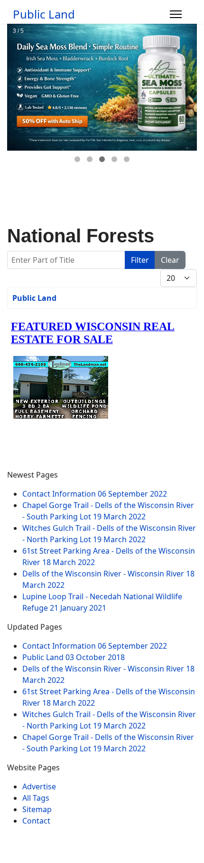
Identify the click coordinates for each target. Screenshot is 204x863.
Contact (36, 820)
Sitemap (37, 809)
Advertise (39, 786)
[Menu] (176, 14)
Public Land (44, 14)
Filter (140, 260)
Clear (170, 260)
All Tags (35, 798)
